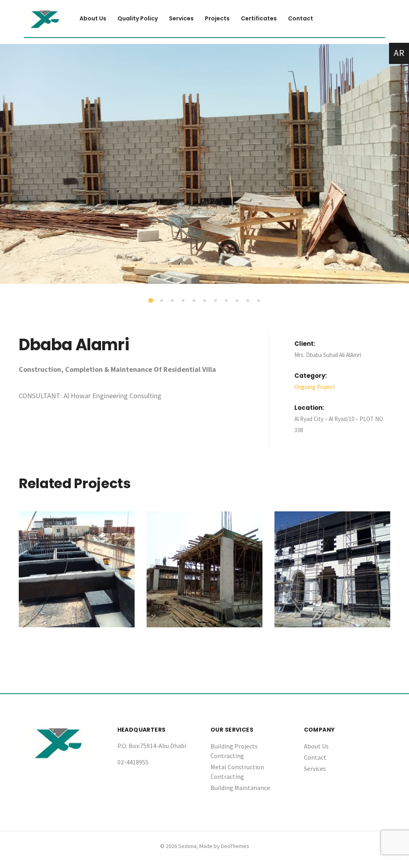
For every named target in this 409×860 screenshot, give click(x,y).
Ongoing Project (314, 387)
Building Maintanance (240, 788)
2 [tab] (162, 301)
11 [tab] (259, 301)
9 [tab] (238, 301)
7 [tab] (216, 301)
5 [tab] (195, 301)
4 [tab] (184, 301)
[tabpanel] (204, 164)
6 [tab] (205, 301)
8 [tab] (227, 301)
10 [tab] (248, 301)
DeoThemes (235, 846)
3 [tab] (173, 301)
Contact (315, 757)
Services (315, 768)
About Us (316, 746)
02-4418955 (133, 762)
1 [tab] (151, 301)
